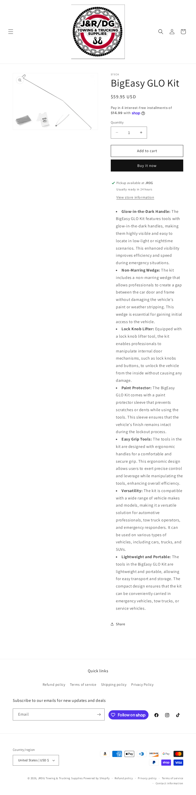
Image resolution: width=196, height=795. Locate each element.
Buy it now (147, 165)
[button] (10, 31)
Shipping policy (113, 684)
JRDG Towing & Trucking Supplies (60, 778)
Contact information (169, 783)
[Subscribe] (98, 714)
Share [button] (120, 624)
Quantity (117, 122)
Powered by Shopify (96, 778)
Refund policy (54, 684)
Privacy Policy (142, 684)
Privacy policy (147, 778)
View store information (135, 197)
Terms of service (83, 684)
